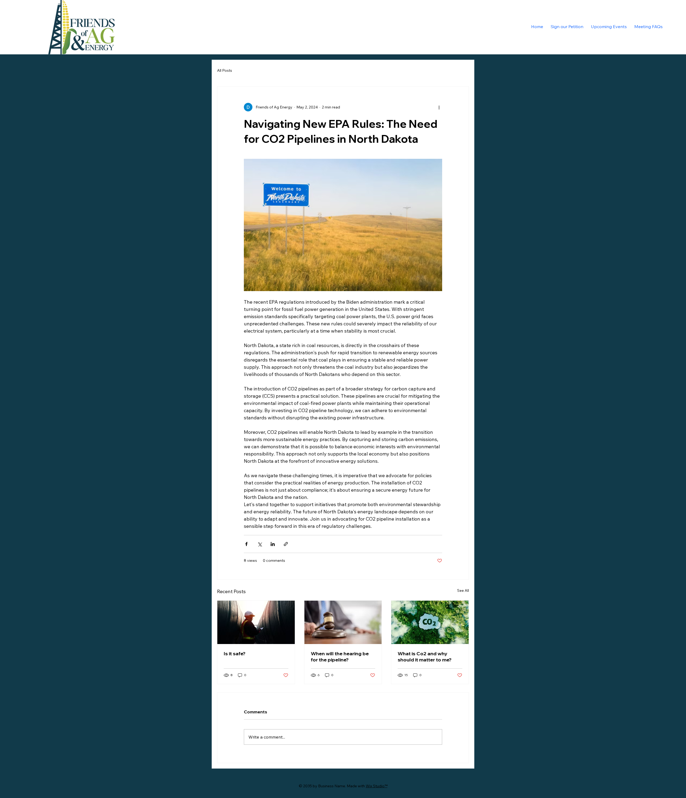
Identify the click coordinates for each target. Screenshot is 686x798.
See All (463, 590)
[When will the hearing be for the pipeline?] (343, 622)
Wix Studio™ (376, 786)
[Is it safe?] (256, 622)
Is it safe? (234, 653)
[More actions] (439, 107)
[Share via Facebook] (246, 544)
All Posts (224, 70)
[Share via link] (285, 544)
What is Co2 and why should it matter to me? (425, 656)
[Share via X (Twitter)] (259, 544)
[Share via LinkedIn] (272, 544)
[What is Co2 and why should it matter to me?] (430, 622)
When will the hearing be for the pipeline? (340, 656)
